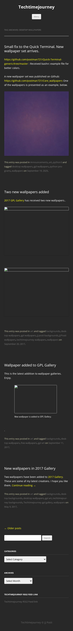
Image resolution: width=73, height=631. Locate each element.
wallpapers (17, 170)
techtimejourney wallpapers (31, 339)
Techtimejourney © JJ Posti (36, 622)
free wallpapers (29, 443)
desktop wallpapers (22, 166)
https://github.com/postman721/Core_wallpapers (33, 80)
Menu (36, 16)
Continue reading (24, 485)
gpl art (41, 443)
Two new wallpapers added (26, 191)
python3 (57, 162)
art (50, 162)
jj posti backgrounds (47, 335)
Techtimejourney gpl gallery (38, 502)
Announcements (39, 162)
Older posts (12, 528)
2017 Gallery (55, 477)
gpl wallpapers (41, 166)
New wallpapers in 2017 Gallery (29, 468)
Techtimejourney (36, 7)
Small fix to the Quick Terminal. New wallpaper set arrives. (34, 48)
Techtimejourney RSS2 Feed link (21, 601)
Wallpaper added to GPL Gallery (30, 365)
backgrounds (53, 331)
